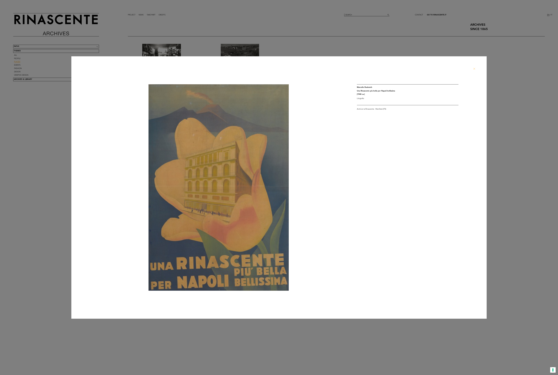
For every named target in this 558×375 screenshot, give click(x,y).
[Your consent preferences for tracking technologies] (553, 370)
